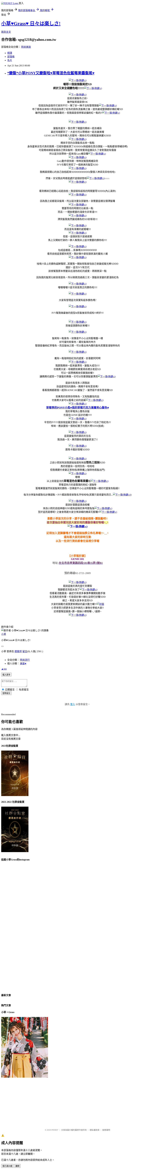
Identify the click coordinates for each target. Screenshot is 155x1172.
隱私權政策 (94, 1130)
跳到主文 (6, 32)
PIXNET (54, 1130)
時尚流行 (25, 660)
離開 (17, 1166)
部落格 (11, 56)
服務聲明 (106, 1130)
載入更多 (6, 675)
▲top (4, 669)
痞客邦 (18, 651)
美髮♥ (23, 663)
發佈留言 (6, 693)
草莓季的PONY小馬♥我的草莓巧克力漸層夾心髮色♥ (77, 407)
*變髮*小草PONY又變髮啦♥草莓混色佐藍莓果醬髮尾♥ (50, 73)
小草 (3, 634)
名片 (9, 60)
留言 (24, 651)
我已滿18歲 (7, 1166)
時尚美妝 (26, 47)
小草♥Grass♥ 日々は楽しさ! (31, 23)
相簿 (9, 53)
